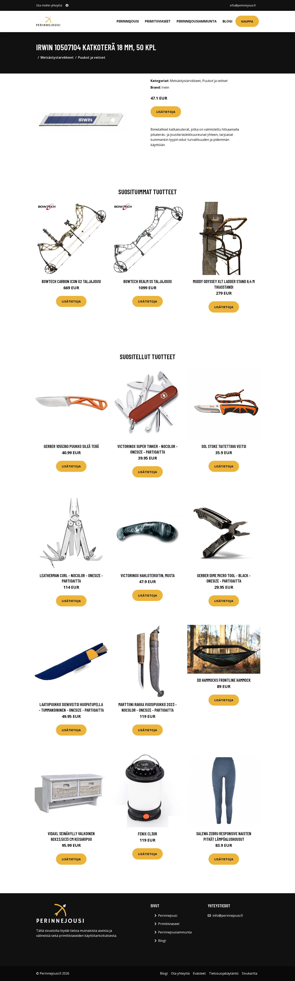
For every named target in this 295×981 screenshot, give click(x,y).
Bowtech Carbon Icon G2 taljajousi (71, 281)
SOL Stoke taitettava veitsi (223, 446)
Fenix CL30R (147, 833)
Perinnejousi (128, 21)
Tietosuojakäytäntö (224, 973)
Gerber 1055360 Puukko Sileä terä (71, 446)
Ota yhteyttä (180, 973)
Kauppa (247, 21)
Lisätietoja (165, 112)
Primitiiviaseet (158, 21)
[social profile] (67, 5)
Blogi (227, 21)
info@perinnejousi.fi (243, 5)
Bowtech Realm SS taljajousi (147, 281)
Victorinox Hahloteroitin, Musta (148, 575)
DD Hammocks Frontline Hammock (224, 680)
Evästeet (199, 973)
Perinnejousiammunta (197, 21)
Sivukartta (249, 973)
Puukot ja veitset (91, 57)
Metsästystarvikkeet (57, 57)
